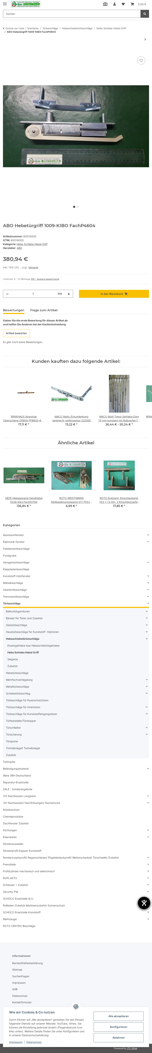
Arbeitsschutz (11, 809)
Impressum (15, 1042)
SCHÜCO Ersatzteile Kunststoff (22, 912)
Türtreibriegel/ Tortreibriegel (23, 748)
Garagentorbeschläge (16, 562)
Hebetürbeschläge (17, 672)
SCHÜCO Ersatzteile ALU (18, 898)
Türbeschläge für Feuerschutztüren (27, 700)
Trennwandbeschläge (16, 596)
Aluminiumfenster (13, 535)
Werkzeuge (10, 919)
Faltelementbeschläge (16, 548)
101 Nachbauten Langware (19, 796)
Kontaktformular (22, 1002)
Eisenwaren (10, 837)
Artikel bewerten (16, 333)
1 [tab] (74, 207)
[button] (114, 4)
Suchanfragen (20, 976)
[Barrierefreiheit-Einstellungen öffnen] (144, 903)
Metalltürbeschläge (17, 686)
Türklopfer (9, 761)
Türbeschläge (11, 603)
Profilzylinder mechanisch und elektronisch (29, 871)
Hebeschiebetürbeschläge (22, 638)
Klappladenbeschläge (16, 569)
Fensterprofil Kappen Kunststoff (22, 850)
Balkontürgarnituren (18, 611)
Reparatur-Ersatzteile (16, 782)
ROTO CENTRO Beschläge (19, 925)
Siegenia (12, 659)
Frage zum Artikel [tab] (44, 310)
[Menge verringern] (7, 294)
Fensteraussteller (13, 843)
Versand (33, 267)
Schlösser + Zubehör (15, 884)
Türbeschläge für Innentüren (23, 707)
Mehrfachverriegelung (19, 679)
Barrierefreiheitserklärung (27, 963)
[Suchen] (145, 14)
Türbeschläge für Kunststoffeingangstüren (31, 713)
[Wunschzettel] (123, 4)
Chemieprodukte (13, 816)
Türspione (12, 741)
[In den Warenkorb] (6, 51)
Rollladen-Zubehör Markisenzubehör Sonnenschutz (34, 905)
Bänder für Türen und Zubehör (24, 618)
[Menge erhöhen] (69, 294)
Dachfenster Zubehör (16, 823)
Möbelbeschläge (13, 582)
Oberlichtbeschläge (15, 589)
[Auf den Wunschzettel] (141, 60)
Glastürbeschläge (16, 625)
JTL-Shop (132, 1048)
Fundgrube (9, 555)
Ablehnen (119, 1037)
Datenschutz (34, 1042)
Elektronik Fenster (13, 541)
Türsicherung (14, 734)
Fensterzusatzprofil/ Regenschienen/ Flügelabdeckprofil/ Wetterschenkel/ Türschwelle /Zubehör (61, 857)
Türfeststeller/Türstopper (21, 720)
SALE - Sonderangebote (17, 789)
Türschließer (13, 727)
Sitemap (17, 969)
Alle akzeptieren (118, 1016)
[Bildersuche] (105, 4)
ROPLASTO (10, 878)
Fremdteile (9, 864)
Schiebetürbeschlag (18, 693)
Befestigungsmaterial (16, 768)
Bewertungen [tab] (13, 310)
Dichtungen (10, 830)
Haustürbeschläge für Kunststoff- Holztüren (32, 631)
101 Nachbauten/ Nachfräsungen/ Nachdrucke (31, 802)
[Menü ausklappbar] (5, 2)
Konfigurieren (118, 1026)
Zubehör (12, 666)
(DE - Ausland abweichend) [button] (45, 279)
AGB (14, 989)
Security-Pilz (10, 891)
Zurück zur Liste (15, 28)
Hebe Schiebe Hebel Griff (32, 244)
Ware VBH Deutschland (17, 775)
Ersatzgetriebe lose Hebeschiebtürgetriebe (33, 645)
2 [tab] (78, 207)
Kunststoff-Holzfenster (16, 576)
